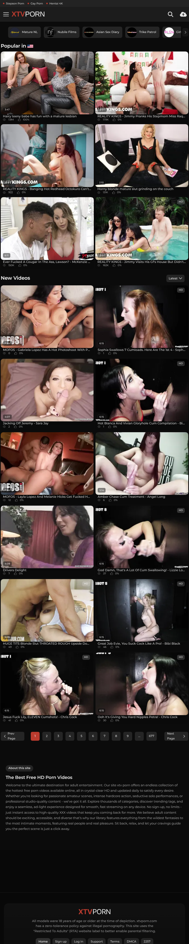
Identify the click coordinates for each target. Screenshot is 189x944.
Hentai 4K (56, 3)
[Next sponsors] (185, 32)
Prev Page (11, 736)
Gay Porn (37, 3)
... (139, 736)
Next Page (171, 736)
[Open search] (170, 14)
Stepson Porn (15, 3)
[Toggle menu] (6, 14)
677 (151, 736)
